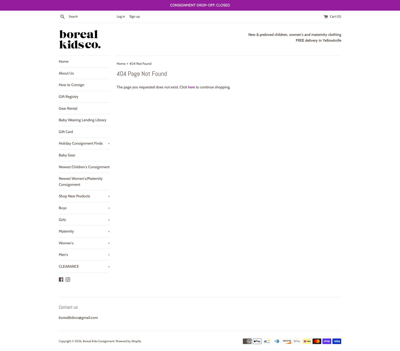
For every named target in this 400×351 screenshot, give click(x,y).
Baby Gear (67, 155)
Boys (84, 208)
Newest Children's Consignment (84, 167)
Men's (84, 254)
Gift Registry (68, 96)
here (191, 87)
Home (64, 61)
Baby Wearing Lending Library (82, 120)
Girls (84, 219)
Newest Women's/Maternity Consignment (81, 181)
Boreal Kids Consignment (98, 341)
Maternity (84, 231)
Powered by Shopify (128, 341)
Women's (84, 243)
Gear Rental (68, 108)
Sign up (134, 16)
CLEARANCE (84, 266)
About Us (66, 73)
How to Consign (71, 85)
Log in (121, 16)
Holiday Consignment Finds (84, 143)
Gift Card (66, 132)
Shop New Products (84, 196)
